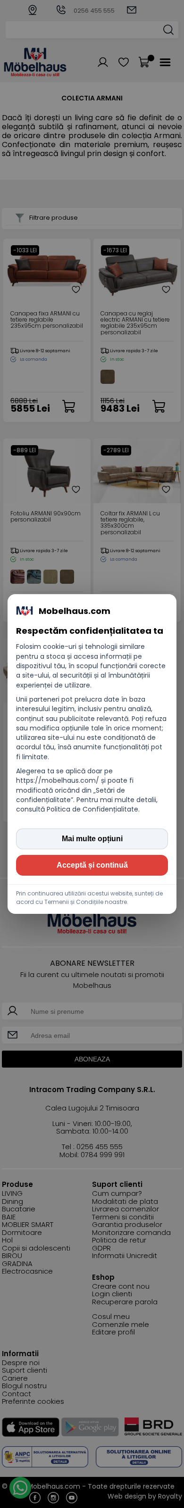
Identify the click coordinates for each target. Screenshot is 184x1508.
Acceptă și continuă (92, 865)
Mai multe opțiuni (92, 839)
